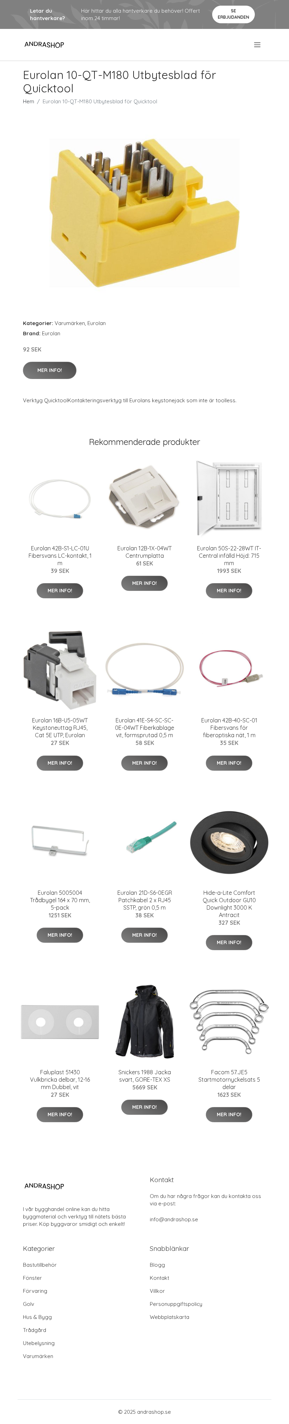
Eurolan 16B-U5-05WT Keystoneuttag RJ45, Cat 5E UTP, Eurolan (60, 728)
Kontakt (159, 1278)
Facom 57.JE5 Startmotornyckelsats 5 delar (229, 1079)
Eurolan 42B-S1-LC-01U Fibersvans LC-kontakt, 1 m (60, 556)
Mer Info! (49, 370)
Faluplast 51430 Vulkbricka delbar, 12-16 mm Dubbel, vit (60, 1079)
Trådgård (34, 1330)
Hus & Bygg (37, 1317)
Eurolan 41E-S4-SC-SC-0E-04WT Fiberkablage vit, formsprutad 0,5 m (144, 728)
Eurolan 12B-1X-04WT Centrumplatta (144, 552)
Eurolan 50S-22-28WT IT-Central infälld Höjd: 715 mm (229, 556)
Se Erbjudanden (233, 14)
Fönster (32, 1278)
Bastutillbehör (40, 1264)
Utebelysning (39, 1343)
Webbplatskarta (169, 1317)
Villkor (157, 1291)
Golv (28, 1304)
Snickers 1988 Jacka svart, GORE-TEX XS (144, 1076)
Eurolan (96, 323)
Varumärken (70, 323)
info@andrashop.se (174, 1219)
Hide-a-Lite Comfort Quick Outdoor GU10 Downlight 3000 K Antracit (229, 903)
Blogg (157, 1264)
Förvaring (35, 1291)
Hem (28, 101)
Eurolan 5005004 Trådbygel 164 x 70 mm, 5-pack (60, 900)
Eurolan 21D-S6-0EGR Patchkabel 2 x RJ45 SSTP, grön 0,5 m (144, 900)
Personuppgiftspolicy (176, 1304)
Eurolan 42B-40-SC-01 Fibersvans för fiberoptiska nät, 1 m (229, 728)
